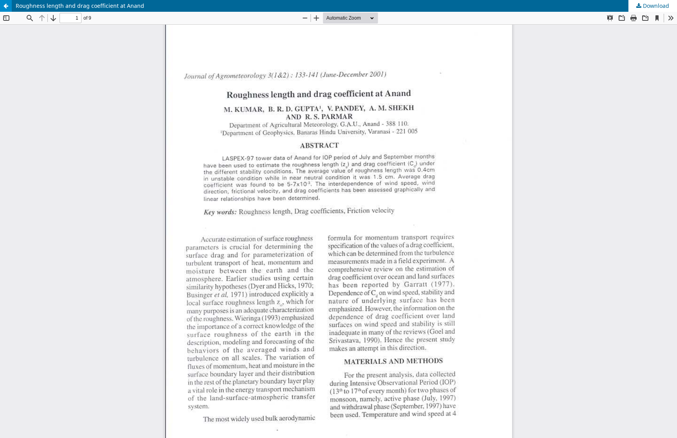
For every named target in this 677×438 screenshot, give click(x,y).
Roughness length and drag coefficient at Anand (80, 5)
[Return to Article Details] (6, 6)
